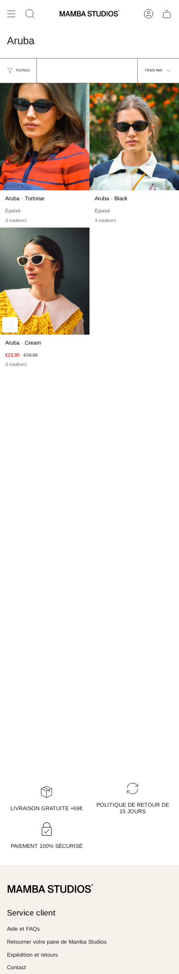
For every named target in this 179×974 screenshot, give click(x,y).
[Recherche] (30, 14)
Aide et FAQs (23, 929)
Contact (16, 967)
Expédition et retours (32, 955)
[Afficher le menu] (11, 14)
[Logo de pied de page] (50, 889)
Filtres (23, 70)
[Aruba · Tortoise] (45, 136)
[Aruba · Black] (134, 136)
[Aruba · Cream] (45, 281)
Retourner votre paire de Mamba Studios (56, 942)
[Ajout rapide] (10, 324)
